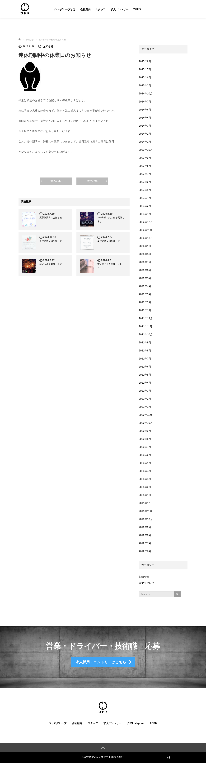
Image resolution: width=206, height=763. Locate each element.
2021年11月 (145, 326)
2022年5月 (145, 278)
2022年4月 (145, 286)
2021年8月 (145, 350)
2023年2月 (145, 206)
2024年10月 (146, 93)
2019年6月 (145, 551)
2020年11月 (145, 414)
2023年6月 (145, 182)
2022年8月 (145, 254)
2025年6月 (145, 77)
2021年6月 (145, 366)
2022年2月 (145, 302)
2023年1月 (145, 214)
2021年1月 (145, 406)
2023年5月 (145, 190)
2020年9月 (145, 431)
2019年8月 (145, 535)
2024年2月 (145, 133)
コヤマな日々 (146, 582)
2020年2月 (145, 487)
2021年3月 (145, 390)
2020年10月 (146, 422)
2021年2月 (145, 398)
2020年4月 (145, 471)
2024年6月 (145, 109)
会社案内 (85, 9)
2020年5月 (145, 463)
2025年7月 (145, 69)
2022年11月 (145, 230)
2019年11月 (145, 511)
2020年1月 (145, 495)
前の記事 (56, 181)
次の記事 (92, 181)
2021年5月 (145, 374)
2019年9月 (145, 527)
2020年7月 (145, 447)
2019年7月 (145, 543)
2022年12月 (146, 222)
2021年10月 (146, 334)
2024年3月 (145, 125)
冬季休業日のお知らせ (50, 241)
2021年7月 (145, 358)
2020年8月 (145, 439)
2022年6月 (145, 270)
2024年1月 (145, 141)
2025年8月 (145, 61)
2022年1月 (145, 310)
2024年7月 (145, 101)
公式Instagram (135, 723)
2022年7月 (145, 262)
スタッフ (100, 9)
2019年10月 (146, 519)
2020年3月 (145, 479)
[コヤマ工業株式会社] (25, 8)
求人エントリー (120, 9)
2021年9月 (145, 342)
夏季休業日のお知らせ (50, 217)
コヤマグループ (57, 723)
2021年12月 (146, 318)
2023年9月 (145, 157)
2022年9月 (145, 246)
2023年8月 (145, 165)
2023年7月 (145, 174)
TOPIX (137, 9)
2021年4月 (145, 382)
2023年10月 (146, 149)
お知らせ (48, 46)
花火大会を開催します (50, 264)
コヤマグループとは (63, 9)
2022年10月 (146, 238)
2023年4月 (145, 198)
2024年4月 (145, 117)
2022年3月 (145, 294)
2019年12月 (146, 503)
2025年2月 (145, 85)
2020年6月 (145, 455)
